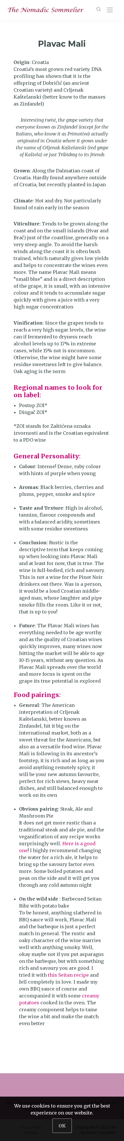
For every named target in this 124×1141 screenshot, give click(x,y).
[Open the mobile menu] (110, 10)
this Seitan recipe (68, 975)
